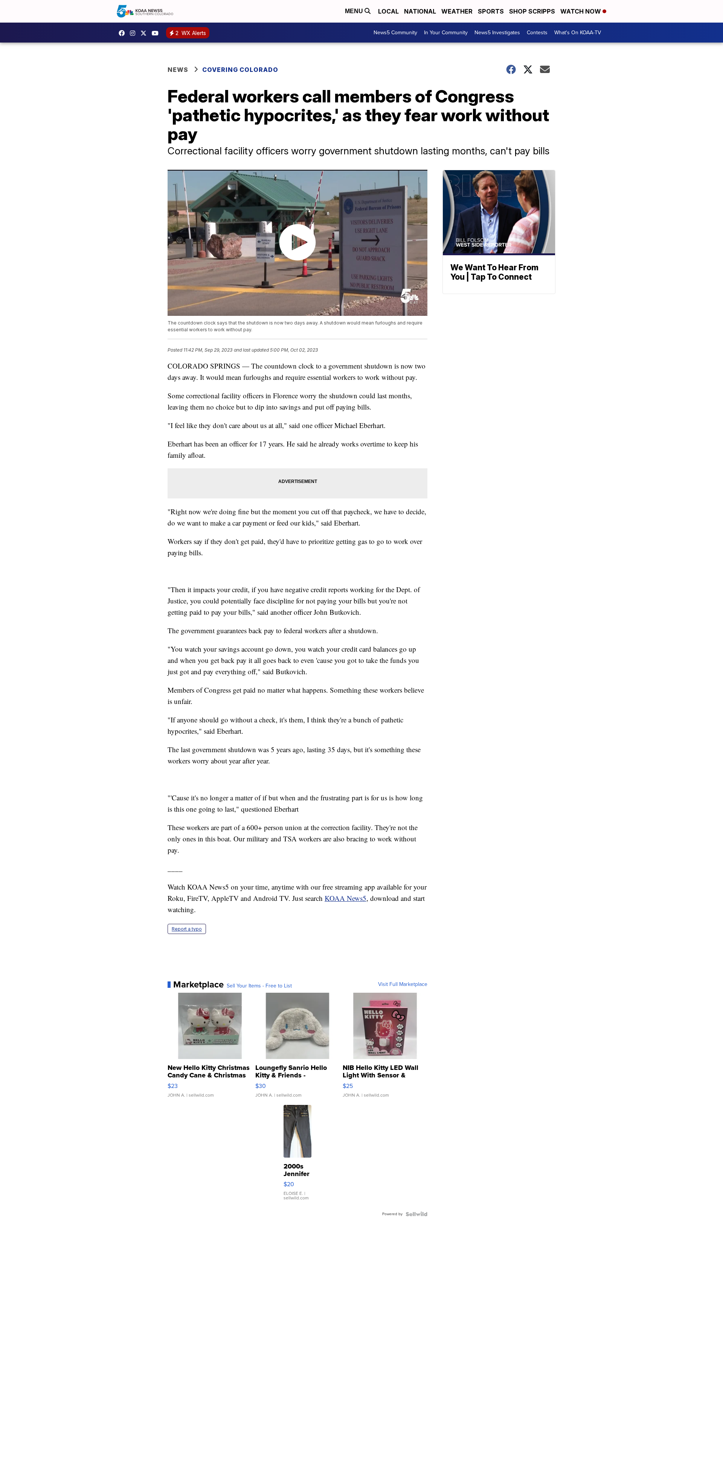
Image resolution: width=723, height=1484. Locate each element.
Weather (457, 11)
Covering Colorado (240, 69)
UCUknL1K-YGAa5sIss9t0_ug (157, 33)
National (420, 11)
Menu (355, 11)
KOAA (123, 33)
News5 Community (395, 33)
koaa (145, 33)
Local (388, 11)
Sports (491, 11)
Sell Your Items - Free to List (259, 986)
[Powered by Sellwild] (416, 1214)
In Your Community (446, 33)
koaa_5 (134, 33)
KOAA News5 (345, 898)
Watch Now (581, 11)
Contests (537, 33)
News (178, 69)
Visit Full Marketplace (402, 984)
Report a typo (187, 929)
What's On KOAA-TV (577, 33)
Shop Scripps (532, 11)
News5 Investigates (497, 33)
